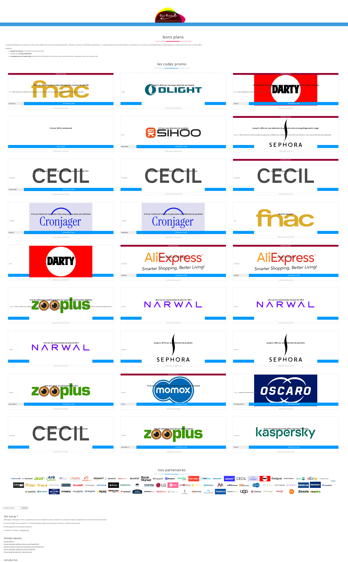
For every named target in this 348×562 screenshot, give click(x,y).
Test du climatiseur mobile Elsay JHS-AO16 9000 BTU (19, 549)
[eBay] (312, 481)
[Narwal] (291, 487)
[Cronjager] (253, 481)
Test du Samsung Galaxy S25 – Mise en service (18, 552)
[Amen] (110, 481)
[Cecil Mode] (241, 481)
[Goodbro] (66, 487)
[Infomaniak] (101, 487)
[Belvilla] (181, 481)
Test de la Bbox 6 (9, 541)
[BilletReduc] (193, 481)
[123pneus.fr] (15, 481)
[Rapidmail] (125, 494)
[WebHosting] (279, 494)
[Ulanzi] (256, 494)
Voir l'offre (173, 103)
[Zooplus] (315, 494)
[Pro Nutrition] (89, 494)
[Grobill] (77, 487)
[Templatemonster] (208, 494)
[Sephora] (184, 494)
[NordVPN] (327, 487)
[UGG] (244, 494)
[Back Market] (146, 481)
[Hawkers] (89, 487)
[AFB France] (51, 481)
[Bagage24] (158, 481)
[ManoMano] (208, 487)
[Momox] (256, 487)
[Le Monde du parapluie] (137, 487)
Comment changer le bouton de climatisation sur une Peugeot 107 (24, 547)
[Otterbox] (66, 494)
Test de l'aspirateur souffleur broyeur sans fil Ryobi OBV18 (21, 544)
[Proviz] (101, 494)
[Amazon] (98, 481)
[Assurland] (122, 481)
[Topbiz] (220, 494)
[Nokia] (303, 487)
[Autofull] (134, 481)
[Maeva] (196, 487)
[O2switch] (30, 494)
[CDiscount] (229, 481)
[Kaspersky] (125, 487)
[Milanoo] (244, 487)
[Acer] (39, 481)
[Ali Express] (75, 481)
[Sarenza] (149, 494)
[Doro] (300, 481)
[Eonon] (324, 481)
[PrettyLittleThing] (77, 494)
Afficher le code (69, 103)
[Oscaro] (54, 494)
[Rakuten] (113, 494)
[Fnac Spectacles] (42, 487)
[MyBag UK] (267, 487)
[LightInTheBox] (184, 487)
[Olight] (42, 494)
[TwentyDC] (232, 494)
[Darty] (265, 481)
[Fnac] (30, 487)
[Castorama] (217, 481)
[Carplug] (205, 481)
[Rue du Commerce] (137, 494)
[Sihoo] (196, 494)
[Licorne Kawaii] (172, 487)
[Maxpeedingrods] (232, 487)
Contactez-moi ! (24, 530)
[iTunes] (113, 487)
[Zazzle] (303, 494)
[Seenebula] (161, 494)
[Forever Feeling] (54, 487)
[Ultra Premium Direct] (267, 494)
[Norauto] (315, 487)
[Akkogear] (63, 481)
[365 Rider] (27, 481)
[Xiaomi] (291, 494)
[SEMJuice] (172, 494)
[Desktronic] (288, 481)
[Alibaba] (86, 481)
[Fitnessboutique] (18, 487)
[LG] (161, 487)
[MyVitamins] (279, 487)
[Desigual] (276, 481)
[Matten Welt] (220, 487)
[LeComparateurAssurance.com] (149, 487)
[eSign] (333, 481)
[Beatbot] (170, 481)
